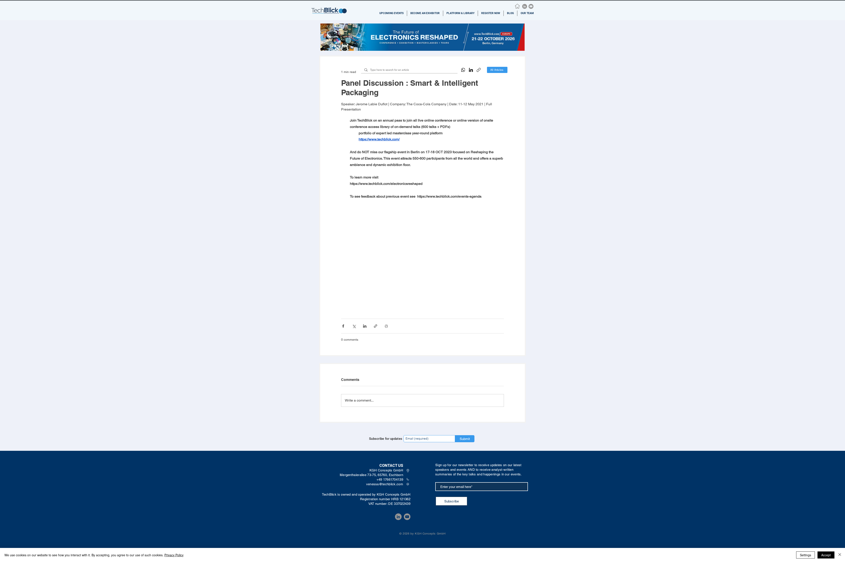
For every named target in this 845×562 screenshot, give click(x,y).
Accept (826, 555)
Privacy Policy (174, 555)
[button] (391, 13)
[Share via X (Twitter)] (354, 326)
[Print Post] (386, 326)
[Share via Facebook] (343, 326)
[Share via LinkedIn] (365, 326)
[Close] (839, 554)
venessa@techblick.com (384, 484)
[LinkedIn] (524, 6)
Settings (805, 555)
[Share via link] (375, 326)
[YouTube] (531, 6)
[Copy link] (479, 70)
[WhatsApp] (463, 70)
